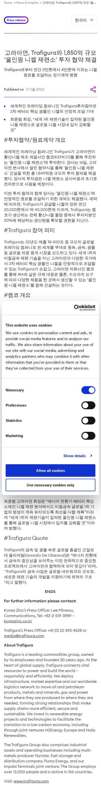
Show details (74, 455)
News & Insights (27, 2)
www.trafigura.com (31, 781)
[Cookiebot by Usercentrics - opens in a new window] (73, 308)
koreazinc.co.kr (18, 620)
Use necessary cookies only (50, 485)
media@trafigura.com (24, 635)
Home (8, 2)
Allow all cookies (50, 470)
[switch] (88, 405)
